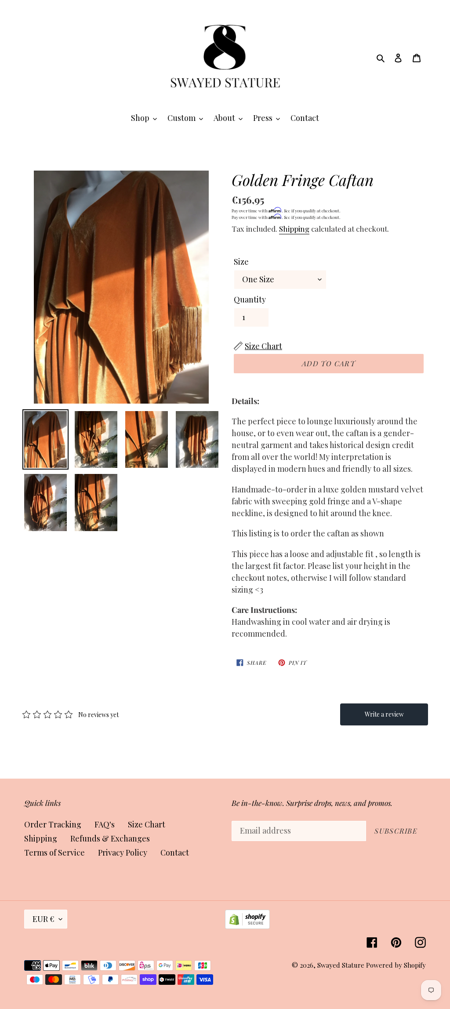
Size (241, 261)
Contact (174, 852)
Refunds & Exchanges (110, 838)
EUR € (43, 919)
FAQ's (104, 824)
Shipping (294, 228)
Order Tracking (52, 824)
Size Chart (146, 824)
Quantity (250, 299)
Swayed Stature (340, 965)
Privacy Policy (122, 852)
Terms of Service (54, 852)
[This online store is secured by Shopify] (247, 926)
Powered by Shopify (396, 965)
